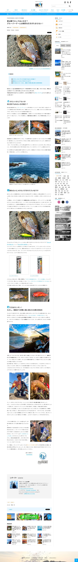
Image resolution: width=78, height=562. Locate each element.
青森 (62, 192)
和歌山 (56, 179)
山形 (67, 181)
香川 (68, 192)
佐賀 (56, 178)
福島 (59, 190)
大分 (63, 179)
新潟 (68, 185)
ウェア (58, 10)
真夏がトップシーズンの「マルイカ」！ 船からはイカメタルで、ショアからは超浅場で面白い (16, 541)
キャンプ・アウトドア (43, 10)
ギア (8, 10)
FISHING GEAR (25, 14)
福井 (67, 189)
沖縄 (63, 187)
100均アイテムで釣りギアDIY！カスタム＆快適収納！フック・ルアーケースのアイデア (58, 89)
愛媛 (62, 185)
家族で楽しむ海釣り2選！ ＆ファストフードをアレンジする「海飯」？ (16, 535)
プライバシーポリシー (52, 557)
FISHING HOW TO (23, 27)
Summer (17, 30)
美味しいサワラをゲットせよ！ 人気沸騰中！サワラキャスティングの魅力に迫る (31, 535)
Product (12, 30)
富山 (61, 181)
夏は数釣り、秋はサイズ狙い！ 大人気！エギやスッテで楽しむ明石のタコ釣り (31, 527)
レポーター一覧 (34, 557)
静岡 (65, 192)
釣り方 (16, 10)
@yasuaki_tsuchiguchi (31, 490)
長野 (59, 192)
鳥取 (58, 194)
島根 (67, 183)
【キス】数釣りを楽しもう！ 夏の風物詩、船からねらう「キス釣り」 (47, 535)
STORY (19, 14)
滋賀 (69, 187)
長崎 (56, 192)
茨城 (67, 190)
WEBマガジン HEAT (13, 14)
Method (8, 30)
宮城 (56, 181)
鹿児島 (61, 194)
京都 (68, 176)
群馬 (65, 190)
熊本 (56, 189)
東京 (56, 187)
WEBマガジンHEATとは (25, 557)
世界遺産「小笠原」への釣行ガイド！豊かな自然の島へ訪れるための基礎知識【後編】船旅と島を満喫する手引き (66, 64)
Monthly (68, 45)
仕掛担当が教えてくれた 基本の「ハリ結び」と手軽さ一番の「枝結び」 (66, 105)
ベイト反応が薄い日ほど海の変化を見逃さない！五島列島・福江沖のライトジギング (47, 541)
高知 (56, 194)
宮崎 (59, 181)
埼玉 (60, 179)
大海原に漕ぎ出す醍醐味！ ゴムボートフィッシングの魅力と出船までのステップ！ (66, 132)
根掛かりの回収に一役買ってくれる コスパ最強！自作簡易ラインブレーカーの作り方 (66, 156)
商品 (12, 504)
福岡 (56, 190)
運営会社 (46, 557)
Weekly (63, 45)
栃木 (60, 187)
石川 (58, 189)
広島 (56, 185)
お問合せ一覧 (40, 557)
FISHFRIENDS (29, 454)
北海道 (63, 178)
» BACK (10, 509)
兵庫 (59, 178)
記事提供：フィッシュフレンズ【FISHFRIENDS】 (39, 68)
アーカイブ (69, 10)
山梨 (55, 183)
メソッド (8, 504)
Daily (57, 45)
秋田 (62, 190)
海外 (66, 187)
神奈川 (62, 189)
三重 (64, 176)
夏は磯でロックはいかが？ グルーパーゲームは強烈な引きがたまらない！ (66, 164)
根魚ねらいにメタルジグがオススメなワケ (22, 81)
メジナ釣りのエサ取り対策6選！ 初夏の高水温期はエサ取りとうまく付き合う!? (47, 527)
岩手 (64, 183)
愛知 (65, 185)
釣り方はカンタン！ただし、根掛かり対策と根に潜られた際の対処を (27, 83)
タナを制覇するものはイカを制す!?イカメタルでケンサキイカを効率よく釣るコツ (31, 541)
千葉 (68, 178)
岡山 (61, 183)
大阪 (66, 179)
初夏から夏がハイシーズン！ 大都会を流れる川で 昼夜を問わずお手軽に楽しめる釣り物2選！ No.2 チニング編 (16, 528)
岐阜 (58, 183)
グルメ (52, 10)
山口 (64, 181)
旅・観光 (63, 10)
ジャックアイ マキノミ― (13, 275)
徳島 (59, 185)
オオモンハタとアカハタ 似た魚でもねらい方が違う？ (24, 79)
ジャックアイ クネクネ (22, 244)
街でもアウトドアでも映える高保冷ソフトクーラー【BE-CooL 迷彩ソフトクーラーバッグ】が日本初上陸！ (66, 52)
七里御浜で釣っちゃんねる (29, 493)
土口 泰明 (27, 481)
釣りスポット (24, 10)
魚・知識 (33, 10)
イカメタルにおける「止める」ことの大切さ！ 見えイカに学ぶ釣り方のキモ (66, 148)
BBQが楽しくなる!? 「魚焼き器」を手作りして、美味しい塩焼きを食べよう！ (66, 140)
